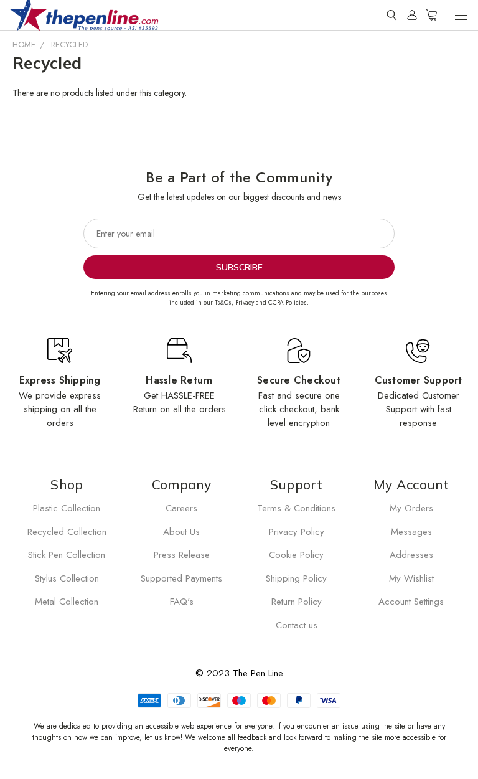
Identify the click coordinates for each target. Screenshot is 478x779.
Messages (411, 532)
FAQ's (182, 601)
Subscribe (239, 267)
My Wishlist (411, 578)
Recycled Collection (66, 532)
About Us (181, 532)
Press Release (182, 555)
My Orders (411, 508)
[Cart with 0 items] (431, 15)
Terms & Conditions (296, 508)
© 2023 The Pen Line (239, 673)
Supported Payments (181, 578)
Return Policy (296, 601)
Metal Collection (66, 601)
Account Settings (411, 601)
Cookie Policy (296, 555)
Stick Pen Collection (66, 555)
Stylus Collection (67, 578)
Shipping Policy (296, 578)
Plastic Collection (66, 508)
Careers (181, 508)
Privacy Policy (296, 532)
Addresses (411, 555)
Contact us (296, 625)
